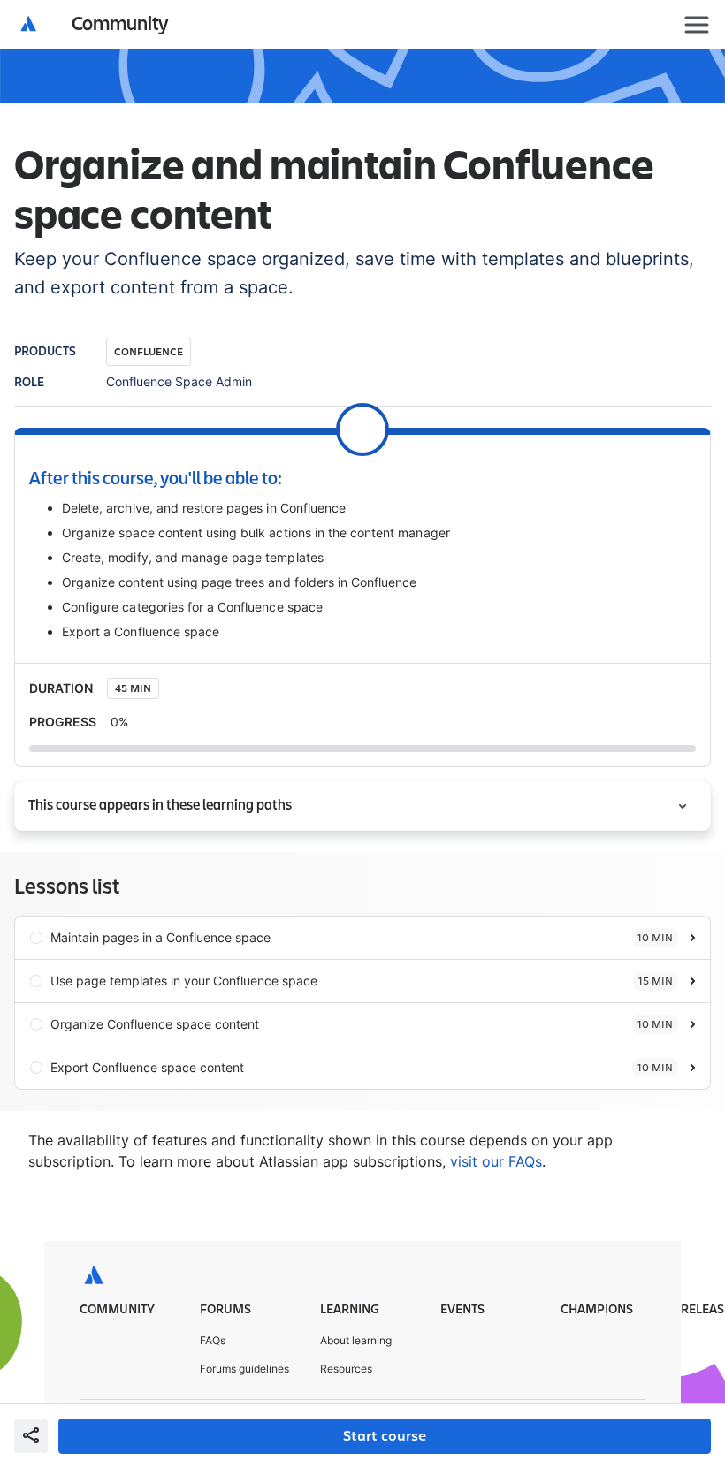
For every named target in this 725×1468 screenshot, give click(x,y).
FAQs (212, 1340)
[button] (95, 25)
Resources (346, 1368)
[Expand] (682, 806)
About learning (356, 1340)
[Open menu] (697, 25)
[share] (31, 1436)
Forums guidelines (244, 1368)
